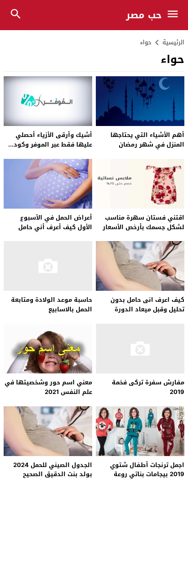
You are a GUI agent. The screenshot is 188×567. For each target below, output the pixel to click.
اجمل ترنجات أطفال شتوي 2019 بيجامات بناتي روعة (147, 469)
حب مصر (144, 15)
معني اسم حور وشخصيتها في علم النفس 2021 (48, 387)
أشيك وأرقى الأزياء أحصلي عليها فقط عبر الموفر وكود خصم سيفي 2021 (53, 144)
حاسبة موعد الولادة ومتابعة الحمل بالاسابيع (51, 304)
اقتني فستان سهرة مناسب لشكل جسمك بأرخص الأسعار (143, 222)
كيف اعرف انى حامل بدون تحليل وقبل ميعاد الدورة (147, 304)
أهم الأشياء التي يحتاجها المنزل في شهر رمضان (147, 139)
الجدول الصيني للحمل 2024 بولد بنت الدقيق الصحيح (52, 469)
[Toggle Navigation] (175, 15)
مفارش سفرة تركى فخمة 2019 (148, 387)
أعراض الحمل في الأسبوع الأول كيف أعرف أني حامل (55, 222)
